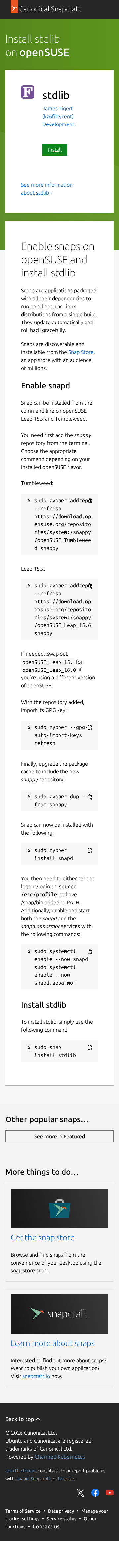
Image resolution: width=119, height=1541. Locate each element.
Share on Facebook (95, 1493)
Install (55, 150)
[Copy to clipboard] (89, 500)
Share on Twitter (81, 1493)
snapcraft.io (36, 1376)
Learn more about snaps (53, 1343)
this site (66, 1478)
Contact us (46, 1526)
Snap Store (81, 352)
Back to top (20, 1419)
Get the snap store (43, 1237)
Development (58, 124)
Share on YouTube (110, 1493)
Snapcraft (41, 1478)
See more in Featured (59, 1136)
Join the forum (20, 1470)
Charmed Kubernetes (60, 1457)
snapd (23, 1478)
